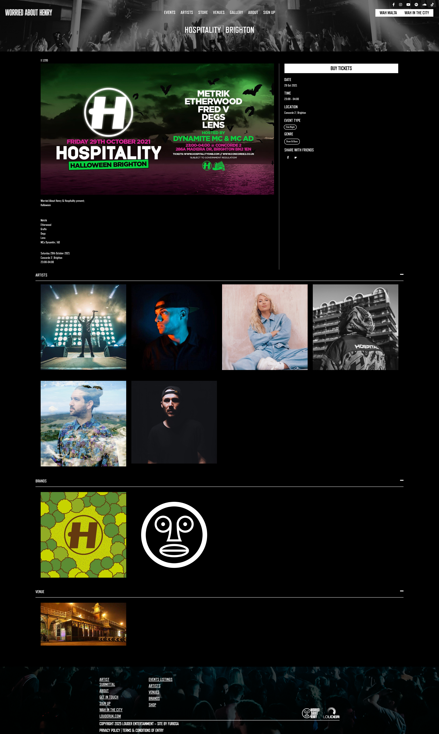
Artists (187, 12)
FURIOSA (173, 724)
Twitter (295, 157)
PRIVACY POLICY (109, 730)
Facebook (288, 157)
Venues (219, 12)
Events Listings (161, 679)
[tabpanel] (219, 25)
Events (169, 12)
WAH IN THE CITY (417, 13)
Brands (154, 698)
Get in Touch (108, 697)
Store (203, 12)
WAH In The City (110, 710)
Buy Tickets (341, 68)
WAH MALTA (388, 13)
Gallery (236, 12)
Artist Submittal (107, 681)
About (253, 12)
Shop (152, 705)
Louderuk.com (110, 716)
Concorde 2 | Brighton (295, 112)
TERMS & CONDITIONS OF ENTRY (143, 730)
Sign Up (269, 12)
